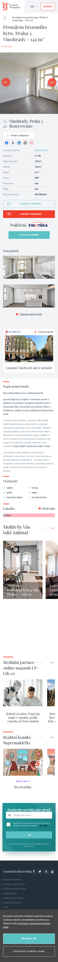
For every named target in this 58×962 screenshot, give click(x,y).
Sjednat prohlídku (31, 214)
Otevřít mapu (48, 508)
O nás (6, 907)
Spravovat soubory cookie (29, 951)
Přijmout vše (29, 939)
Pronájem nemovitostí (14, 884)
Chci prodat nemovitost (14, 889)
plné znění (43, 826)
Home (6, 17)
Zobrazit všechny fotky (31, 314)
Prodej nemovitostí (12, 879)
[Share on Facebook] (6, 143)
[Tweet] (12, 143)
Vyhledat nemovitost (13, 898)
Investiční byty (10, 893)
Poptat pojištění (29, 235)
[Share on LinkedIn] (19, 143)
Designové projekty (12, 902)
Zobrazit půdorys (30, 204)
